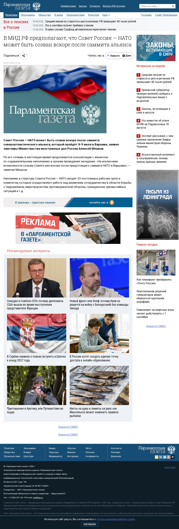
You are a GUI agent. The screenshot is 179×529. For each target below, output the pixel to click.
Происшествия (75, 15)
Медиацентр (55, 456)
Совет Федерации (166, 15)
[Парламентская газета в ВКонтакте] (160, 457)
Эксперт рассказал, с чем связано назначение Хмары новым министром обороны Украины (155, 141)
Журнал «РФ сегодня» (114, 6)
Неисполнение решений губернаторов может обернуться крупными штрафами (151, 296)
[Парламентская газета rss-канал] (156, 457)
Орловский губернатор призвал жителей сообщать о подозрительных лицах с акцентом (154, 95)
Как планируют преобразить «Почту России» (154, 281)
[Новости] (113, 55)
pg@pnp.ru (38, 498)
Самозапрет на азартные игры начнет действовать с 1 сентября (155, 313)
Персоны (54, 452)
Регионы (90, 452)
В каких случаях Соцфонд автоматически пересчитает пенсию (74, 29)
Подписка (95, 6)
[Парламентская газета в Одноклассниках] (168, 457)
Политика (11, 15)
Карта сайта (170, 467)
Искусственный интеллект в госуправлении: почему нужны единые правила (156, 158)
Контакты (116, 448)
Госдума (146, 15)
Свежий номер (68, 6)
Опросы (71, 448)
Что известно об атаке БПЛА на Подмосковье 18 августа (153, 124)
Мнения (71, 452)
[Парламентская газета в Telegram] (164, 457)
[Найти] (173, 6)
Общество (44, 15)
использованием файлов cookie (116, 519)
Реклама (115, 452)
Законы (83, 6)
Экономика (28, 15)
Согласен (89, 524)
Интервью (72, 456)
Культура (93, 15)
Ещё (105, 15)
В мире (58, 15)
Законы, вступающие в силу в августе (153, 110)
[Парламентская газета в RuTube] (172, 457)
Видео (52, 448)
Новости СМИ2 (68, 427)
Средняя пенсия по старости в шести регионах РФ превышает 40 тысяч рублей (84, 21)
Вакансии (116, 456)
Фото (88, 448)
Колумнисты (92, 456)
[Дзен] (127, 55)
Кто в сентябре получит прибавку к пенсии (63, 25)
